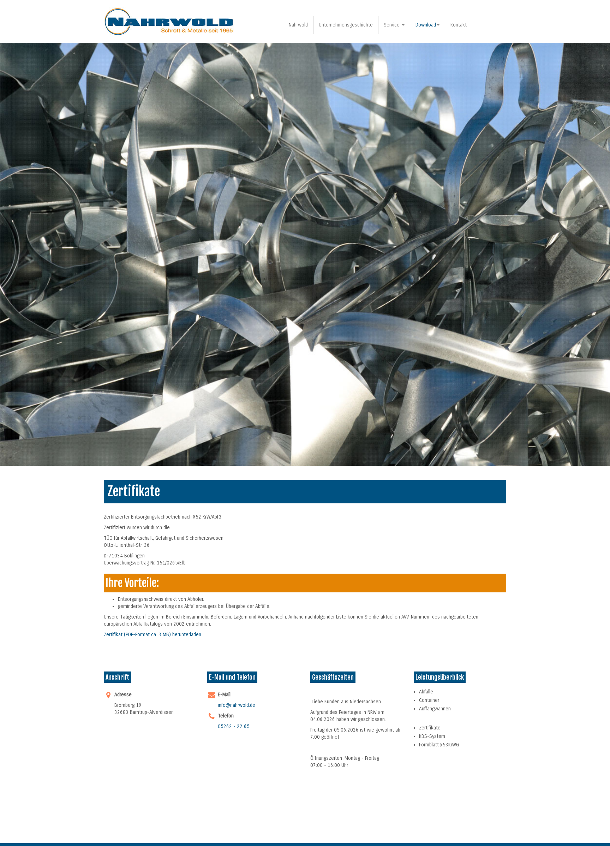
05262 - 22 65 (234, 726)
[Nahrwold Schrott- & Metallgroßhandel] (169, 21)
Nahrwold (298, 25)
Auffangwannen (435, 709)
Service (392, 25)
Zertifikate (430, 728)
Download (425, 25)
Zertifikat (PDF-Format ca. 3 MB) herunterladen (152, 635)
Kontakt (458, 25)
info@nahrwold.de (236, 705)
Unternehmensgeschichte (346, 25)
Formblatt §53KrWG (439, 745)
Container (429, 700)
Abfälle (426, 692)
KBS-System (432, 736)
